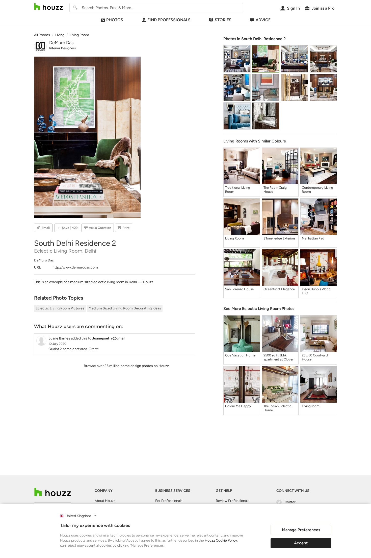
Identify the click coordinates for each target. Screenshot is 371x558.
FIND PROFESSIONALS (169, 19)
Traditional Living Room (237, 189)
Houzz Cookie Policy (221, 540)
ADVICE (263, 19)
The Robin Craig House (275, 189)
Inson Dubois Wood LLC (316, 291)
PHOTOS (114, 19)
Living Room (234, 238)
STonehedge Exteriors (279, 238)
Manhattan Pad (313, 238)
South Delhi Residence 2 (263, 38)
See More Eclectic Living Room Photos (258, 308)
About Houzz (105, 501)
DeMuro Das (61, 42)
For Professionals (168, 501)
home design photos (136, 366)
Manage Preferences (301, 529)
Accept (301, 543)
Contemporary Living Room (317, 189)
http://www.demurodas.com (75, 267)
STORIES (223, 19)
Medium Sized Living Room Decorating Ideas (125, 308)
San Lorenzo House (239, 289)
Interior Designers (62, 48)
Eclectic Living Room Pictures (60, 308)
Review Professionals (232, 501)
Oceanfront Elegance (279, 289)
